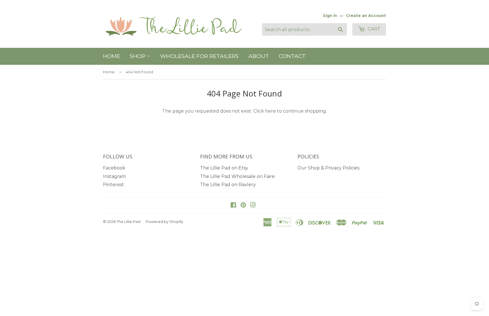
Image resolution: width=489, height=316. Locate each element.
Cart (373, 29)
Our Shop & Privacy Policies (328, 168)
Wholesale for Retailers (199, 56)
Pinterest (113, 184)
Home (111, 56)
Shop (138, 56)
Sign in (330, 15)
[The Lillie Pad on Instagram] (253, 205)
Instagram (114, 176)
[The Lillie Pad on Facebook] (233, 205)
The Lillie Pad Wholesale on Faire (237, 176)
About (258, 56)
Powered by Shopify (164, 221)
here (270, 111)
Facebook (114, 168)
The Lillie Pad (128, 221)
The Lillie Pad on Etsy (224, 168)
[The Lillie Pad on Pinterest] (243, 205)
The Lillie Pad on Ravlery (228, 184)
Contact (292, 56)
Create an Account (366, 15)
